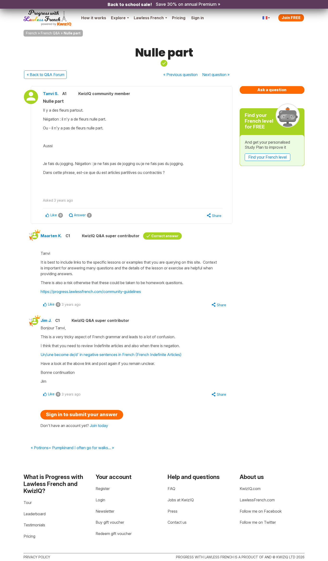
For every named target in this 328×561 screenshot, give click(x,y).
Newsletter (105, 511)
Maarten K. (51, 235)
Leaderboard (35, 513)
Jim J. (46, 320)
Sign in (197, 17)
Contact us (177, 522)
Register (103, 488)
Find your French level (267, 157)
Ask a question (271, 89)
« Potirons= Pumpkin (49, 448)
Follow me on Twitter (258, 522)
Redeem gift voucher (114, 533)
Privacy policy (37, 557)
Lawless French (149, 17)
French (31, 33)
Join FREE (291, 17)
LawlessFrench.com (257, 499)
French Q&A (50, 33)
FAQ (171, 488)
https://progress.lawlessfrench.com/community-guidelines (91, 291)
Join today (99, 425)
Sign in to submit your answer (82, 414)
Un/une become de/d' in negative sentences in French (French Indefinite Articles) (111, 354)
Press (172, 511)
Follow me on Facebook (261, 511)
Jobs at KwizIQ (181, 499)
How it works (93, 17)
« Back (45, 74)
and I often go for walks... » (90, 448)
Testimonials (34, 525)
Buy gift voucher (110, 522)
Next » (216, 74)
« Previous (180, 74)
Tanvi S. (51, 93)
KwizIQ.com (250, 488)
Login (100, 499)
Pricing (178, 17)
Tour (28, 502)
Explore (118, 17)
